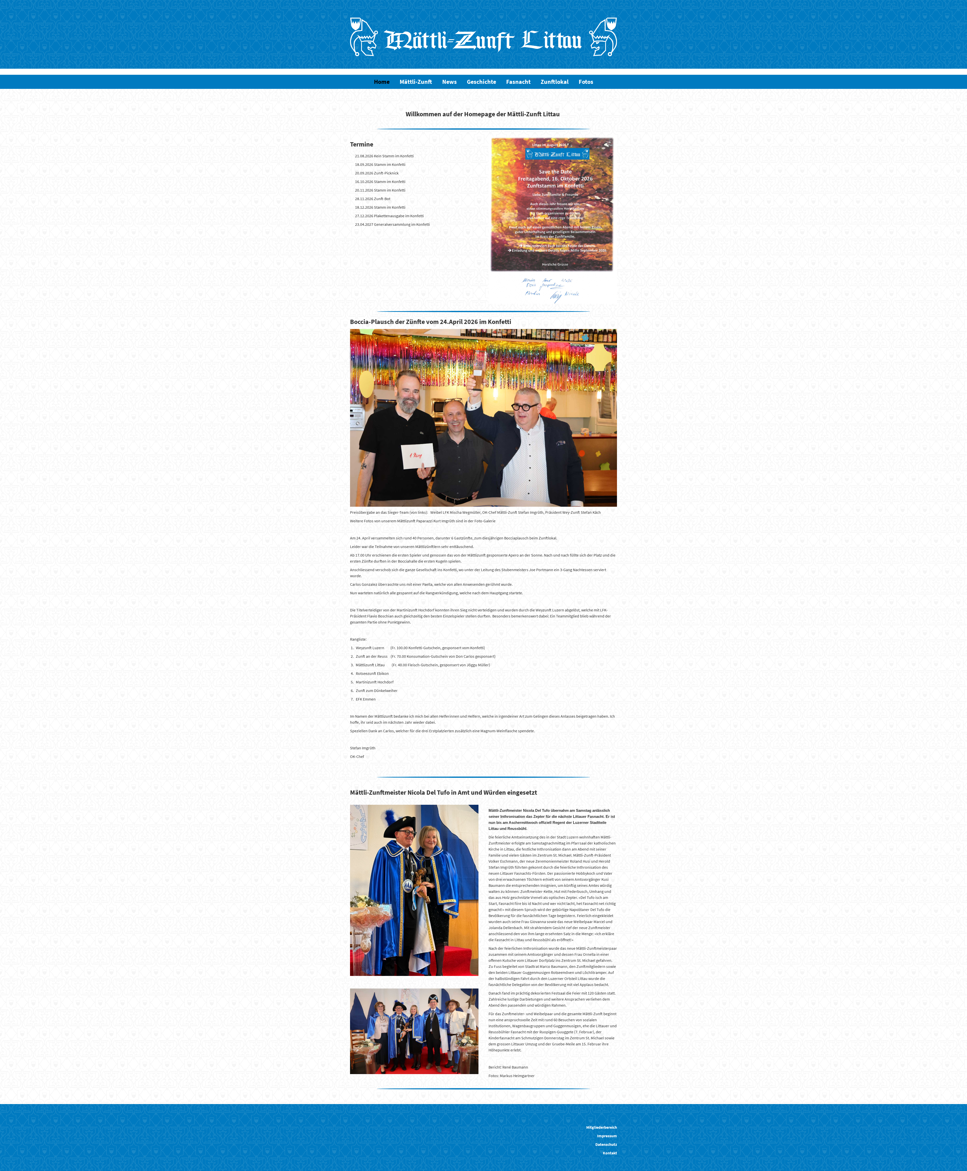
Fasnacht (518, 82)
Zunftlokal (555, 82)
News (449, 82)
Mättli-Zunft (416, 82)
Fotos (586, 82)
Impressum (607, 1135)
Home (382, 82)
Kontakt (610, 1152)
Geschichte (481, 82)
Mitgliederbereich (601, 1127)
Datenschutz (606, 1144)
